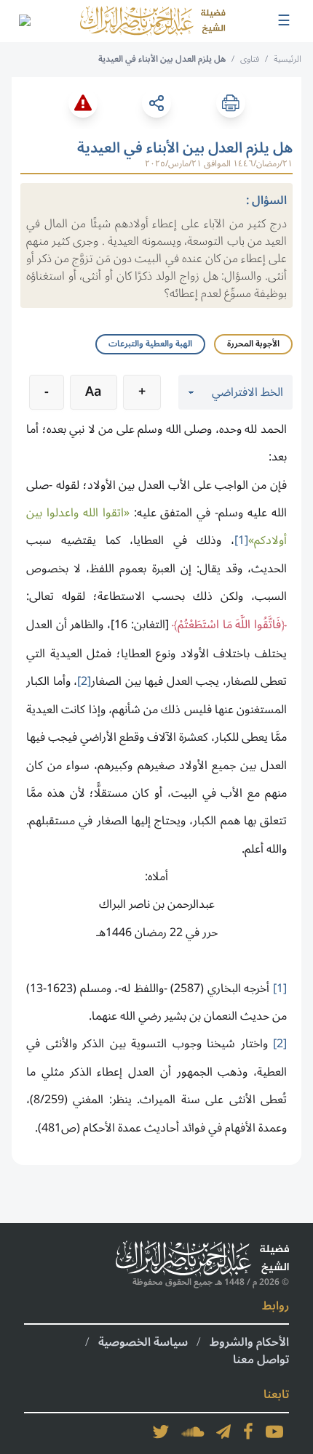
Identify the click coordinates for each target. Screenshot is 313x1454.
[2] (84, 681)
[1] (241, 540)
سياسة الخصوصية (143, 1342)
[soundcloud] (193, 1431)
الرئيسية (287, 59)
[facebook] (248, 1431)
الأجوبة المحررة (253, 344)
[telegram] (223, 1431)
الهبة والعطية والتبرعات (150, 344)
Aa (93, 391)
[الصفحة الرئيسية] (153, 21)
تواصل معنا (261, 1359)
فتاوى (249, 59)
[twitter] (161, 1431)
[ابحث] (24, 21)
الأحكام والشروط (249, 1342)
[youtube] (274, 1431)
